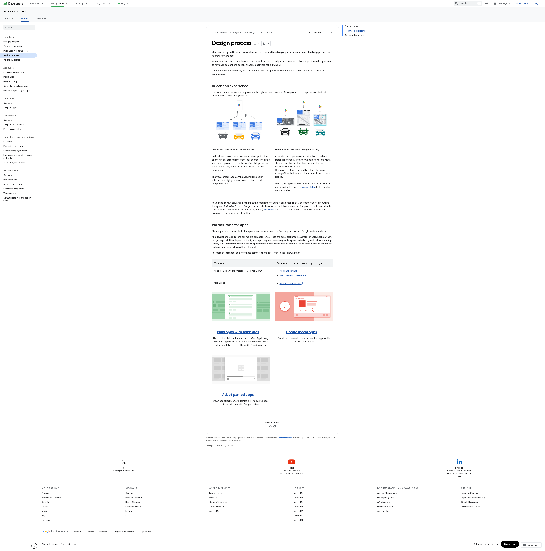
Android (45, 493)
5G (126, 515)
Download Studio (385, 506)
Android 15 (298, 502)
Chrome (90, 531)
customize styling (307, 187)
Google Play (101, 3)
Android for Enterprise (51, 497)
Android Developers (220, 32)
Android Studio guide (387, 493)
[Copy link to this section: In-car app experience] (251, 86)
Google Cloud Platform (123, 531)
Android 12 (298, 515)
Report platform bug (470, 493)
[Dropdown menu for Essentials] (44, 3)
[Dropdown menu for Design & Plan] (68, 3)
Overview (8, 18)
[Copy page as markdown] (264, 43)
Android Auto (269, 209)
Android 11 (298, 520)
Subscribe (510, 544)
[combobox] (468, 3)
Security (45, 502)
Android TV (214, 511)
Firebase (103, 531)
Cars (23, 11)
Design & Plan (57, 3)
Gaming (129, 493)
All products (145, 531)
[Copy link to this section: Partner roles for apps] (251, 225)
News (44, 511)
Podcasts (46, 520)
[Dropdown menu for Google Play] (110, 3)
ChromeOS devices (218, 502)
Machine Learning (133, 497)
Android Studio (522, 3)
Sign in (538, 3)
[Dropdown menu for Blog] (129, 3)
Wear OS (213, 497)
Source (45, 506)
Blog (123, 3)
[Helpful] (327, 33)
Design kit (41, 18)
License (54, 544)
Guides (25, 18)
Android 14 (298, 506)
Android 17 (298, 493)
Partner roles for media (291, 283)
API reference (383, 502)
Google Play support (470, 502)
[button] (18, 51)
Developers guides (385, 497)
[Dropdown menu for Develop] (87, 3)
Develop (79, 3)
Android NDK (383, 511)
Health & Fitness (132, 502)
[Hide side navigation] (34, 546)
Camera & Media (133, 506)
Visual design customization (293, 275)
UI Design (9, 11)
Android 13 (298, 511)
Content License (285, 438)
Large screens (215, 493)
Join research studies (470, 506)
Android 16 (298, 497)
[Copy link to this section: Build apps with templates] (262, 332)
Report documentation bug (473, 497)
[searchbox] (19, 27)
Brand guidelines (68, 544)
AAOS (284, 209)
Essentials (35, 3)
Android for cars (216, 506)
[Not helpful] (331, 33)
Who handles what (288, 271)
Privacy (128, 511)
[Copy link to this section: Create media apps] (320, 332)
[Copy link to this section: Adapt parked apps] (256, 395)
